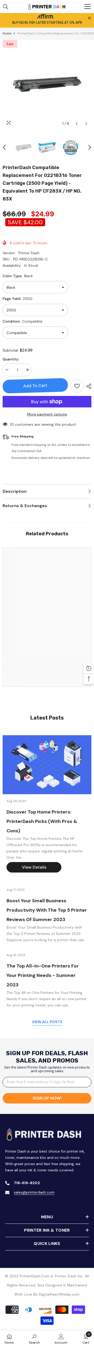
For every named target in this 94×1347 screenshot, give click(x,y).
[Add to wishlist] (77, 386)
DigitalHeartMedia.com (59, 1294)
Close (89, 18)
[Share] (87, 386)
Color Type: (18, 276)
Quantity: (11, 359)
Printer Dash (29, 253)
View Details (34, 867)
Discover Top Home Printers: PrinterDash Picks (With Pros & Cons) (42, 821)
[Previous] (76, 123)
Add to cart (35, 385)
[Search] (6, 7)
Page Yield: (17, 298)
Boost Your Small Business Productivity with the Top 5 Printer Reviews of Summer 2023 (47, 910)
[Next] (86, 123)
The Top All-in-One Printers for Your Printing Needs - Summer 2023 (43, 975)
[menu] (87, 6)
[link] (47, 669)
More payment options (47, 414)
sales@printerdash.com (34, 1192)
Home (7, 33)
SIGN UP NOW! (47, 1098)
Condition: (23, 321)
